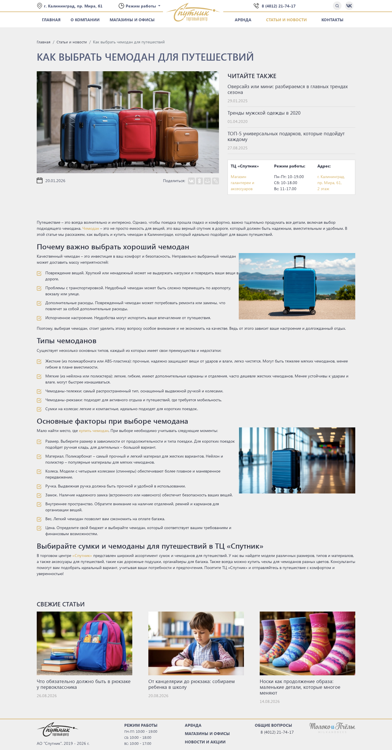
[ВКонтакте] (191, 181)
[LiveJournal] (215, 181)
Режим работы (141, 6)
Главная (51, 19)
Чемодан (90, 228)
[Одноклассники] (199, 181)
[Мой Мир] (207, 181)
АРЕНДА (193, 725)
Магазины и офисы (132, 19)
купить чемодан (93, 430)
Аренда (243, 19)
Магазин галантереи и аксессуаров (242, 182)
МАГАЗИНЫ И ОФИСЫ (207, 733)
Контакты (332, 19)
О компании (85, 19)
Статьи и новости (286, 19)
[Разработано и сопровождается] (332, 727)
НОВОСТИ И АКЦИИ (205, 742)
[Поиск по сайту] (337, 5)
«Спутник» (82, 555)
